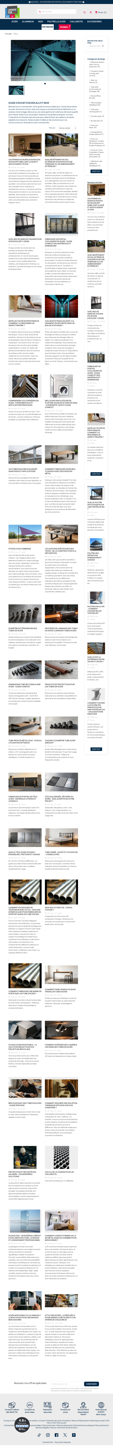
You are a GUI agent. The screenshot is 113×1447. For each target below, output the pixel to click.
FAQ (54, 1423)
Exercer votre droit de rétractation (63, 1427)
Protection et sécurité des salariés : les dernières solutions (22, 1174)
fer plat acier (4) (97, 121)
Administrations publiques (83, 1425)
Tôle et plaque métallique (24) (95, 104)
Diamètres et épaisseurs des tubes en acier (22, 629)
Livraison (41, 1420)
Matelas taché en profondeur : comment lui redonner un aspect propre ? (24, 323)
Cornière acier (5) (97, 116)
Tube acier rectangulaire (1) (95, 110)
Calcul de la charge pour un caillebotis (59, 1173)
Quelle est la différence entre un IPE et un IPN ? (96, 659)
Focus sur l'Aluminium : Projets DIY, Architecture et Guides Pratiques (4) (97, 142)
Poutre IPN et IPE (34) (95, 97)
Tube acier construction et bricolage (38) (95, 89)
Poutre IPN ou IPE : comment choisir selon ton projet (96, 609)
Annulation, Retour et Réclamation (75, 1420)
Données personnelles (32, 1425)
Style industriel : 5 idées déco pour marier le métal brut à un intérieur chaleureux (60, 1317)
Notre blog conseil (97, 1420)
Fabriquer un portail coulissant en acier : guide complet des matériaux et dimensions (58, 242)
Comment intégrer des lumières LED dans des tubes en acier (61, 1046)
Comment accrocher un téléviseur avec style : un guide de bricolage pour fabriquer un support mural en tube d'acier (24, 910)
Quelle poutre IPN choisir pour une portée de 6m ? (95, 505)
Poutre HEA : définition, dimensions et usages (94, 556)
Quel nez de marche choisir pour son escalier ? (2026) (24, 240)
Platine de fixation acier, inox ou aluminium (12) (96, 64)
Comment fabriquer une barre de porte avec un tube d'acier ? (25, 992)
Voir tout (96, 171)
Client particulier (48, 1425)
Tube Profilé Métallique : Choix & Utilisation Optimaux (24, 741)
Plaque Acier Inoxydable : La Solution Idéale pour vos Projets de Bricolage (22, 1047)
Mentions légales (42, 1427)
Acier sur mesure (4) (93, 81)
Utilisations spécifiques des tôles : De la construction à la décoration (60, 551)
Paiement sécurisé (53, 1420)
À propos (7, 1420)
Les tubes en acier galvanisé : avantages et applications (23, 470)
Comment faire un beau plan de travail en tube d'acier (60, 990)
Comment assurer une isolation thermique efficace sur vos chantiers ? (61, 1105)
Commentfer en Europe (13, 1425)
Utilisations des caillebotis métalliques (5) (95, 163)
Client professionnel (64, 1425)
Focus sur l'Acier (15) (93, 126)
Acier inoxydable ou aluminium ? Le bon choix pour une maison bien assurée (24, 1317)
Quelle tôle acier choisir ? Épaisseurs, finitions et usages (24, 853)
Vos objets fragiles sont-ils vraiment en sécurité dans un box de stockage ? (60, 323)
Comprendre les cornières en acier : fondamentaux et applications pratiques (23, 402)
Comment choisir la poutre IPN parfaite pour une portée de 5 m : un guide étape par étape (96, 708)
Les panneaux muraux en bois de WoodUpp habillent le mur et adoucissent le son (24, 161)
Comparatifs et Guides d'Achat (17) (96, 133)
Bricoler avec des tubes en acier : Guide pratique (24, 1104)
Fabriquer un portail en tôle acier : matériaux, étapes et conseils (22, 798)
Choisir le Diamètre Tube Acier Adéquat (60, 741)
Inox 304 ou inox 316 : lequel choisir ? (58, 908)
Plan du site (61, 1423)
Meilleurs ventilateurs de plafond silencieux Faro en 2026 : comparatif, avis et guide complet (61, 404)
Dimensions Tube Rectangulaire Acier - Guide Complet (24, 685)
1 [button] (45, 83)
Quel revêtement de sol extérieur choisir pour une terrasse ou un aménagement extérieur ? (60, 162)
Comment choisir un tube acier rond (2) (96, 73)
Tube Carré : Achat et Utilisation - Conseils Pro (61, 853)
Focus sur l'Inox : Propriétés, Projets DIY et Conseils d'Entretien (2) (96, 153)
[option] (43, 60)
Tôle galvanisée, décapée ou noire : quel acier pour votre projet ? (59, 798)
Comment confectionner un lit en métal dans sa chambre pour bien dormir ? (60, 1237)
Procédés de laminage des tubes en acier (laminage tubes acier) (61, 629)
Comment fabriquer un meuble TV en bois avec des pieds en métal (60, 471)
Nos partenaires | (102, 1425)
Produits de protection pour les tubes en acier (60, 685)
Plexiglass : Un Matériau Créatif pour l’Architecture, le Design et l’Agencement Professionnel (24, 1237)
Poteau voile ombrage (19, 549)
